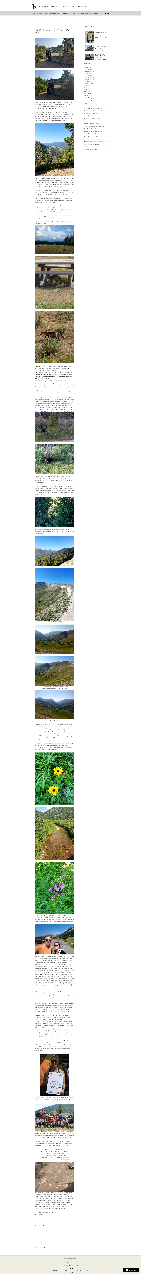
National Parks (99, 139)
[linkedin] (108, 13)
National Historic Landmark (91, 134)
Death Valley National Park (91, 121)
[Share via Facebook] (35, 1225)
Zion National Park (89, 149)
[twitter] (105, 13)
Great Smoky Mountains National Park (94, 126)
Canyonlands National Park (91, 113)
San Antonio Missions (102, 141)
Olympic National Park (90, 141)
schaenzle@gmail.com (70, 1258)
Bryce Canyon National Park (100, 110)
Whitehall (105, 147)
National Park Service (89, 139)
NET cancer (101, 131)
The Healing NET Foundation (91, 144)
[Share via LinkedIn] (43, 1225)
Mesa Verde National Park (91, 128)
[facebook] (103, 13)
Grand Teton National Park (91, 123)
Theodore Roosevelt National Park (93, 147)
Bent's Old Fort (88, 110)
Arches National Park (99, 108)
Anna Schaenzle (88, 108)
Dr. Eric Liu (101, 121)
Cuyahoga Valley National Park (92, 118)
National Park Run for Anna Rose (92, 136)
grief (96, 149)
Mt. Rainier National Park (90, 131)
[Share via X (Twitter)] (39, 1225)
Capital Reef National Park (91, 116)
